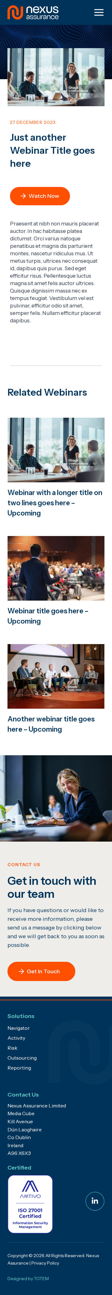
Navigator (18, 1028)
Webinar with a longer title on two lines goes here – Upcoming (54, 502)
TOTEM (41, 1278)
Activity (16, 1038)
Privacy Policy (45, 1263)
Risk (12, 1048)
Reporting (19, 1068)
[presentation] (56, 450)
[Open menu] (98, 12)
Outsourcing (22, 1058)
